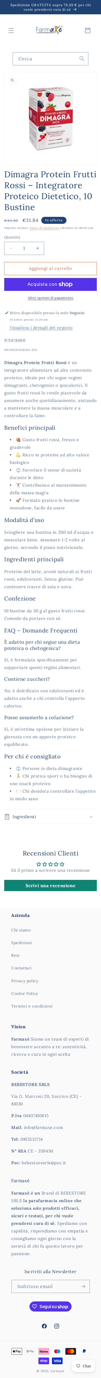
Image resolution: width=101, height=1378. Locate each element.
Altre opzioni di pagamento (51, 298)
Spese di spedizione (44, 228)
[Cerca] (82, 58)
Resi (15, 955)
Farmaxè (57, 1371)
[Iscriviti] (83, 1286)
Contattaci (21, 967)
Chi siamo (21, 930)
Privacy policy (24, 980)
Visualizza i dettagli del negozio (41, 327)
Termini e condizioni (32, 1006)
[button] (11, 30)
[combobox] (50, 58)
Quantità (12, 237)
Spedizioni (21, 942)
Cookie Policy (24, 993)
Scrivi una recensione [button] (51, 885)
